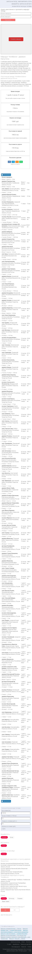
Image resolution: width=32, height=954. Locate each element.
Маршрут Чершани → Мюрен (17, 938)
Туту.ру (11, 837)
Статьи (29, 946)
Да (5, 910)
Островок (19, 898)
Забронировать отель (25, 1)
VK (9, 162)
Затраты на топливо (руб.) (8, 826)
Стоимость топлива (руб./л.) (9, 821)
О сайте (9, 944)
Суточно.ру (11, 898)
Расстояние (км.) (6, 810)
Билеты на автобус (26, 4)
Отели (23, 942)
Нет (15, 910)
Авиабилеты (15, 4)
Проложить (8, 20)
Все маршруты (16, 946)
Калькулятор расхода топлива (22, 6)
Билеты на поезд (12, 1)
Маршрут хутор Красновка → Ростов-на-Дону (13, 935)
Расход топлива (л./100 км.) (9, 815)
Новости (23, 946)
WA (21, 162)
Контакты (28, 942)
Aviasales (4, 837)
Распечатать (6, 174)
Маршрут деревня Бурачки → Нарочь (11, 928)
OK (17, 162)
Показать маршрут (16, 39)
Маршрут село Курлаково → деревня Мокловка (14, 933)
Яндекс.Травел (5, 901)
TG (13, 162)
